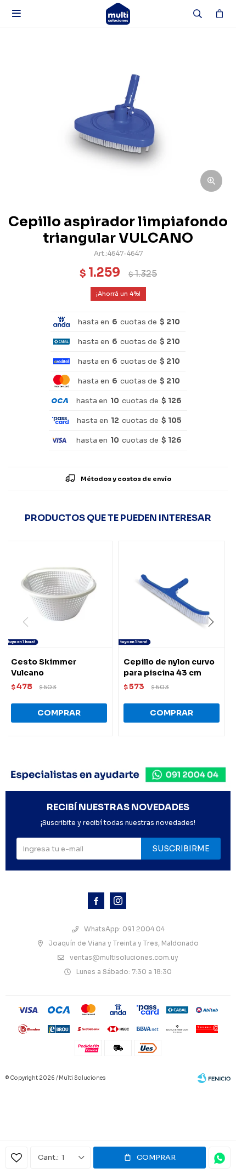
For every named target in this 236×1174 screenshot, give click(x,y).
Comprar (156, 1157)
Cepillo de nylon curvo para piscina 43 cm (169, 667)
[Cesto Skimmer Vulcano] (59, 594)
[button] (214, 644)
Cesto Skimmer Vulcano (43, 667)
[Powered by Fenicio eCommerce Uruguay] (214, 1078)
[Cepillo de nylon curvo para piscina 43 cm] (171, 594)
